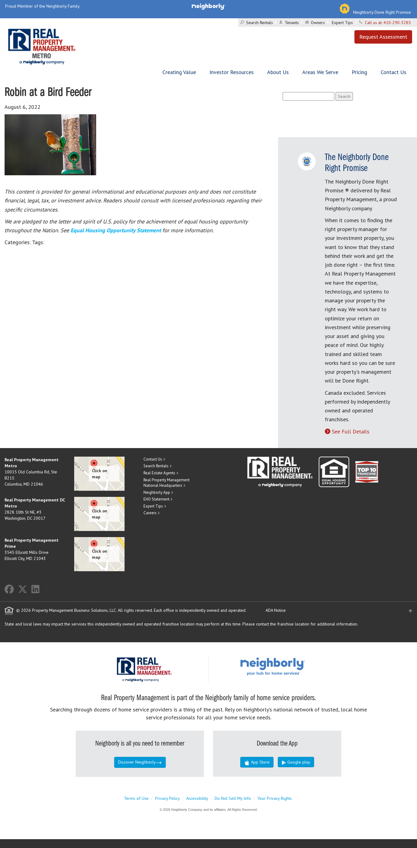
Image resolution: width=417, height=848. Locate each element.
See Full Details (350, 431)
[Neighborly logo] (208, 6)
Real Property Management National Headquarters (166, 482)
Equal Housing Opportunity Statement (116, 230)
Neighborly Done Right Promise (382, 12)
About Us (278, 72)
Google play (298, 762)
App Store (260, 762)
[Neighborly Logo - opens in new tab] (291, 666)
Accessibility (197, 798)
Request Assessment (383, 36)
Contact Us (393, 72)
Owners (318, 22)
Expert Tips (342, 22)
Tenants (292, 22)
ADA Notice (276, 610)
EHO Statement (156, 499)
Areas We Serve (320, 72)
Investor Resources (231, 72)
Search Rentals (259, 22)
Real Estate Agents (159, 473)
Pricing (359, 72)
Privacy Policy (167, 798)
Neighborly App (156, 492)
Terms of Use (136, 798)
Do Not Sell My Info (233, 798)
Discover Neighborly (137, 762)
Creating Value (179, 72)
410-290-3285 (397, 22)
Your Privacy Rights (274, 798)
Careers (150, 512)
